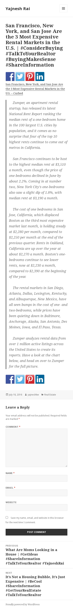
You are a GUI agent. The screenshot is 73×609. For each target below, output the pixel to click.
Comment (13, 426)
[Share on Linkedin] (39, 76)
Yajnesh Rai (18, 8)
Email (10, 487)
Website (11, 502)
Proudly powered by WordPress (23, 604)
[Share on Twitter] (20, 76)
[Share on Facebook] (10, 76)
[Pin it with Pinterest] (29, 76)
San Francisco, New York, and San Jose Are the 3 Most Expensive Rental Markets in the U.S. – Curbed (35, 88)
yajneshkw (33, 394)
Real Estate (50, 394)
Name (10, 473)
